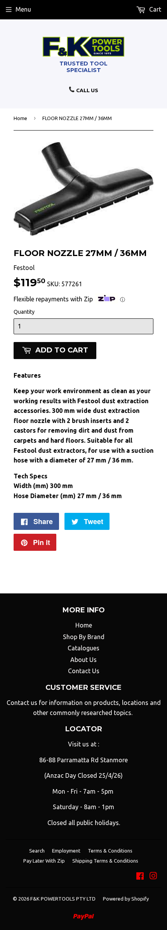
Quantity (24, 312)
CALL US (86, 90)
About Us (83, 659)
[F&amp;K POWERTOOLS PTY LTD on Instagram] (153, 876)
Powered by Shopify (126, 898)
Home (20, 118)
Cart (154, 9)
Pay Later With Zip (44, 860)
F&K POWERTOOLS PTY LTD (63, 898)
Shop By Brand (83, 636)
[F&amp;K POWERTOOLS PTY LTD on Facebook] (140, 876)
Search (37, 850)
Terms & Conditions (110, 850)
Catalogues (83, 648)
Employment (66, 850)
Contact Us (83, 670)
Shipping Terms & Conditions (105, 860)
